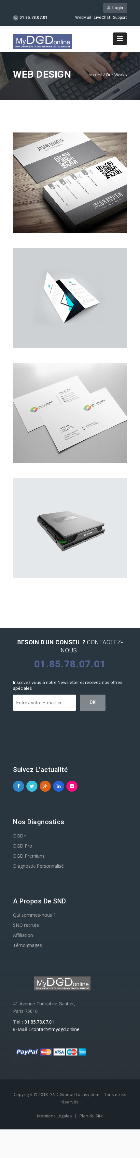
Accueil (95, 75)
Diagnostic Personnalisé (38, 866)
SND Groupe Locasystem (74, 1094)
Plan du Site (91, 1116)
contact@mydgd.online (55, 1029)
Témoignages (27, 945)
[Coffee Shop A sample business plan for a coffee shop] (70, 182)
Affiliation (23, 935)
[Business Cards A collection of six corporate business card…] (70, 298)
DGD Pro (22, 846)
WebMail (83, 17)
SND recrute (26, 925)
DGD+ (19, 836)
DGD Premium (28, 856)
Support (120, 17)
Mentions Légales (55, 1116)
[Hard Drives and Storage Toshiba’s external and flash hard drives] (70, 528)
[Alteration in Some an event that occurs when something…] (70, 413)
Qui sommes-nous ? (34, 915)
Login (116, 7)
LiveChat (102, 17)
